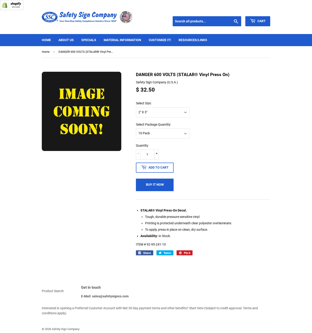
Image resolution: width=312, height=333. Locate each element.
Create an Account (259, 10)
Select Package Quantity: (153, 124)
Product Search (53, 291)
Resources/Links (193, 40)
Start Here (196, 308)
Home (46, 40)
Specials (88, 40)
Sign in (237, 10)
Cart (261, 21)
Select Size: (143, 103)
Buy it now (155, 184)
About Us (66, 40)
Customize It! (160, 40)
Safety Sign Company (65, 329)
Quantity (142, 145)
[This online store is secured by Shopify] (11, 9)
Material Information (122, 40)
